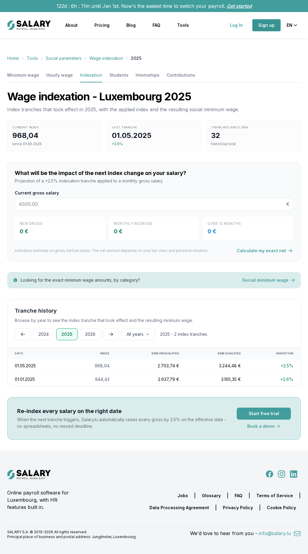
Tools (183, 25)
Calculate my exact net (261, 250)
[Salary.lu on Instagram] (280, 473)
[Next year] (111, 334)
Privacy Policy (238, 507)
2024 (43, 334)
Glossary (211, 495)
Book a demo (261, 426)
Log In (236, 25)
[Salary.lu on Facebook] (270, 473)
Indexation (91, 75)
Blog (131, 25)
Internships (147, 75)
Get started (239, 6)
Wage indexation (106, 58)
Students (118, 75)
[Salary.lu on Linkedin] (293, 473)
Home (13, 58)
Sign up (266, 25)
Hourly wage (59, 75)
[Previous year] (23, 334)
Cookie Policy (281, 507)
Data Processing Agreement (179, 507)
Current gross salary (37, 192)
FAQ (156, 25)
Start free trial (264, 413)
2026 (90, 334)
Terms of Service (274, 495)
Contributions (181, 75)
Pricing (101, 25)
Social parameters (64, 58)
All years (135, 334)
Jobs (182, 495)
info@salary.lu (275, 533)
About (71, 25)
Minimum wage (23, 75)
